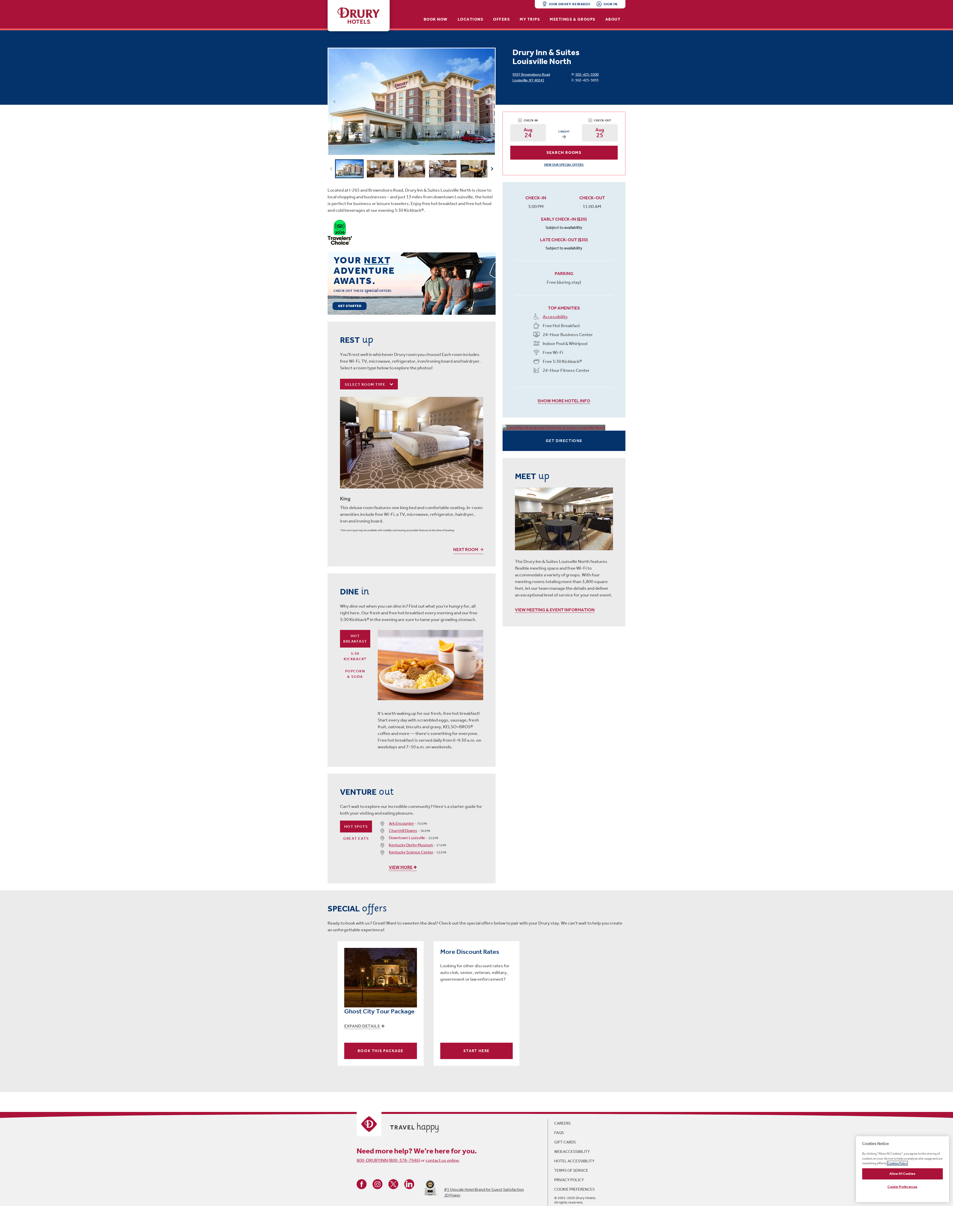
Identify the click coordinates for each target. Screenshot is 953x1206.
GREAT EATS (356, 838)
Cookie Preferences (574, 1189)
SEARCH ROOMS (563, 152)
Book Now (436, 19)
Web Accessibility (572, 1151)
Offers (501, 19)
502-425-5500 (587, 74)
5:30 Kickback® (355, 656)
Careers (562, 1123)
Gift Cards (565, 1142)
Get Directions (564, 440)
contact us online (442, 1160)
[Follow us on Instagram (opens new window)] (377, 1183)
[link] (412, 283)
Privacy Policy (569, 1179)
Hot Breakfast (355, 639)
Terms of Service (571, 1170)
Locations (470, 19)
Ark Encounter (401, 823)
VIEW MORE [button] (400, 867)
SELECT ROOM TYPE (366, 384)
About (613, 19)
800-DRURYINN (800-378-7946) (388, 1160)
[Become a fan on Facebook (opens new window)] (362, 1183)
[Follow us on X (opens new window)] (393, 1183)
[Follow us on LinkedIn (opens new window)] (409, 1183)
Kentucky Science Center (411, 852)
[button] (488, 101)
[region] (902, 1169)
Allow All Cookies (902, 1173)
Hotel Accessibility (574, 1161)
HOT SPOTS (356, 826)
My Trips (530, 19)
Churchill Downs (403, 830)
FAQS (559, 1132)
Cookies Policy (897, 1163)
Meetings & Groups (572, 19)
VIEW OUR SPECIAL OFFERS (564, 165)
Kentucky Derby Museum (411, 845)
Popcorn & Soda (355, 674)
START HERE (476, 1050)
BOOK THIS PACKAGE (381, 1050)
